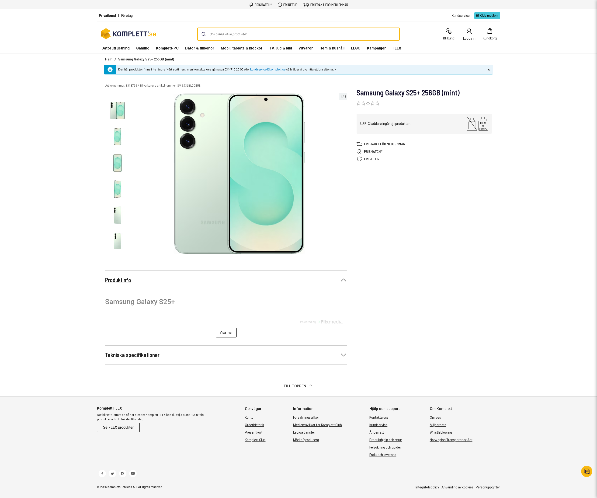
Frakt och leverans (382, 455)
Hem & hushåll (331, 48)
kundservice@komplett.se (267, 69)
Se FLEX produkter (118, 427)
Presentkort (253, 432)
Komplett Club (255, 440)
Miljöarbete (438, 425)
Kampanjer (376, 48)
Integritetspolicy (427, 487)
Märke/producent (306, 440)
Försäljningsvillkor (306, 417)
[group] (239, 173)
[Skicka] (203, 34)
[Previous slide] (135, 174)
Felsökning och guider (385, 447)
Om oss (435, 417)
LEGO (356, 48)
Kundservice (378, 425)
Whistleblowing (441, 432)
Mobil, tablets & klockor (242, 48)
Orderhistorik (254, 425)
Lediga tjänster (304, 432)
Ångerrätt (376, 432)
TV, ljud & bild (280, 48)
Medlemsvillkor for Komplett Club (317, 425)
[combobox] (298, 34)
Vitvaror (305, 48)
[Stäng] (488, 69)
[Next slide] (343, 174)
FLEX (396, 48)
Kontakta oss (379, 417)
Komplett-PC (167, 48)
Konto (249, 417)
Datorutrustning (115, 48)
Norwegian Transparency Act (451, 440)
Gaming (142, 48)
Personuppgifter (488, 487)
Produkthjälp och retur (385, 440)
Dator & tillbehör (199, 48)
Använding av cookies (457, 487)
